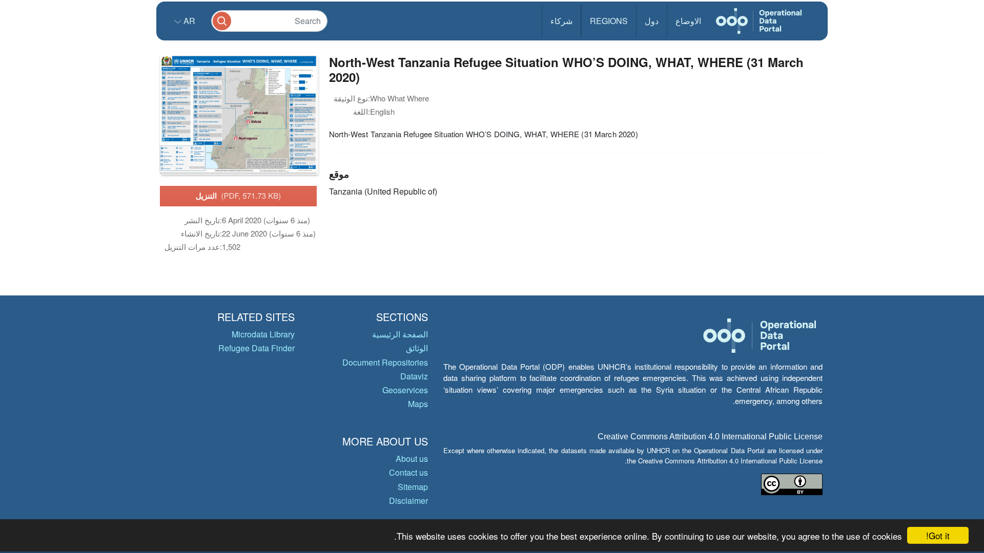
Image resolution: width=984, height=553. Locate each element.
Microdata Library (263, 334)
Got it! (938, 535)
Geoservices (405, 390)
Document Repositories (385, 362)
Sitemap (413, 487)
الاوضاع (688, 21)
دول (652, 21)
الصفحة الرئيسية (400, 334)
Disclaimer (408, 500)
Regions (609, 21)
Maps (418, 404)
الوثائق (417, 348)
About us (412, 458)
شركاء (561, 21)
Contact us (408, 472)
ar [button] (188, 21)
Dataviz (414, 376)
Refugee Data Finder (256, 348)
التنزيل (238, 195)
